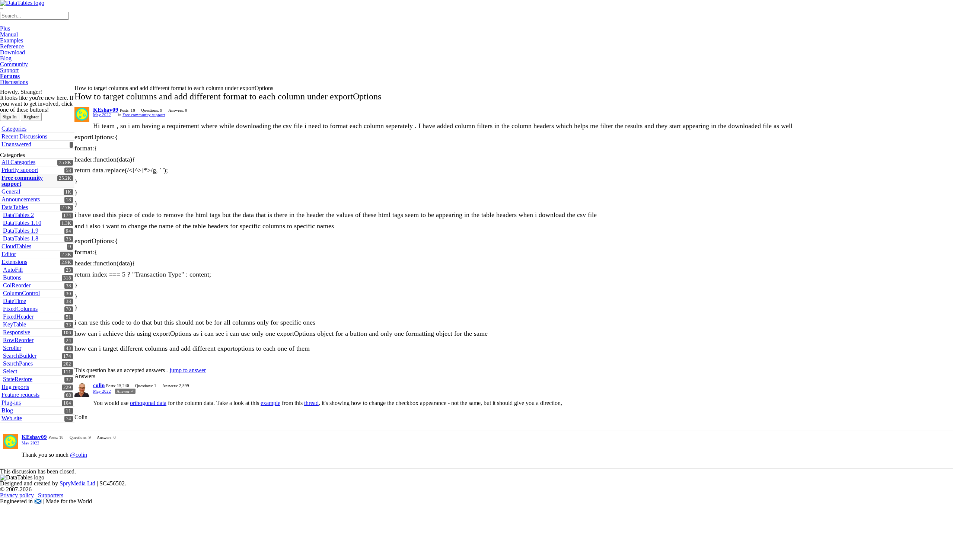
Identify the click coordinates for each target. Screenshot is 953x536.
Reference (12, 46)
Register (31, 116)
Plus (5, 28)
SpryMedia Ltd (77, 483)
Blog (6, 58)
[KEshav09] (81, 114)
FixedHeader (18, 316)
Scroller (12, 348)
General (10, 191)
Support (9, 70)
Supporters (50, 495)
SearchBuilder (19, 355)
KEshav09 (105, 110)
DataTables (14, 207)
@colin (78, 455)
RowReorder (18, 340)
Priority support (19, 170)
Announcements (20, 199)
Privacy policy (17, 495)
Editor (8, 254)
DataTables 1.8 (20, 238)
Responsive (16, 332)
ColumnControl (21, 293)
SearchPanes (18, 363)
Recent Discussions (24, 136)
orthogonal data (148, 403)
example (270, 403)
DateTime (14, 301)
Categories (13, 128)
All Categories (18, 162)
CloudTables (16, 246)
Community (14, 64)
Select (10, 371)
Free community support (22, 181)
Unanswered (16, 144)
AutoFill (13, 270)
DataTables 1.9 (20, 230)
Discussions (14, 82)
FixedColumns (20, 309)
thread (311, 403)
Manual (9, 34)
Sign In (10, 116)
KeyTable (14, 324)
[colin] (81, 389)
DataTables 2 (18, 215)
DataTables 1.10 (22, 223)
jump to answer (188, 370)
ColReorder (17, 285)
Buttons (12, 277)
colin (99, 385)
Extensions (14, 262)
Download (12, 52)
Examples (11, 40)
